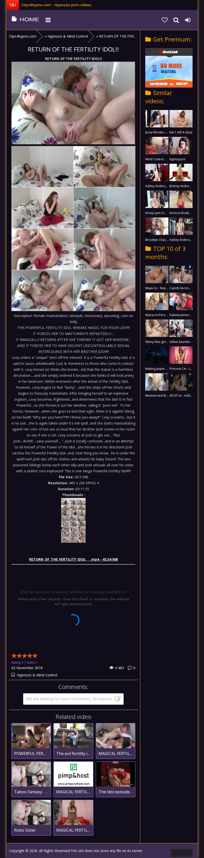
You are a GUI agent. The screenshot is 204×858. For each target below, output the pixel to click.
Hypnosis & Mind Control (37, 675)
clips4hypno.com (25, 20)
